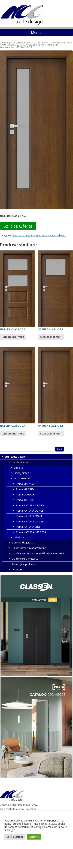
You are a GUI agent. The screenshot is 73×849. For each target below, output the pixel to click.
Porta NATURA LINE (28, 526)
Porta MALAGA (25, 483)
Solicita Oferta (18, 226)
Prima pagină (7, 42)
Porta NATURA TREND (30, 505)
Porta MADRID (25, 489)
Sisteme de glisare (23, 542)
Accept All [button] (34, 836)
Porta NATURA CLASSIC (30, 521)
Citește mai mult (13, 336)
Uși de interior (41, 42)
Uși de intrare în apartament (29, 548)
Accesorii (17, 569)
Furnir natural (58, 42)
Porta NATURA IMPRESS (31, 532)
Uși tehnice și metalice (25, 558)
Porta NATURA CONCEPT (31, 510)
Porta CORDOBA (26, 494)
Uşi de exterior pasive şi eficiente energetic (38, 553)
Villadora (19, 537)
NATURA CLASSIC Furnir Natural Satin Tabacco (29, 46)
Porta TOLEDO (25, 500)
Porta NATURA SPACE (29, 516)
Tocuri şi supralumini (24, 564)
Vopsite (18, 467)
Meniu (36, 32)
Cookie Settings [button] (15, 836)
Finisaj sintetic (22, 473)
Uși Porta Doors (24, 42)
